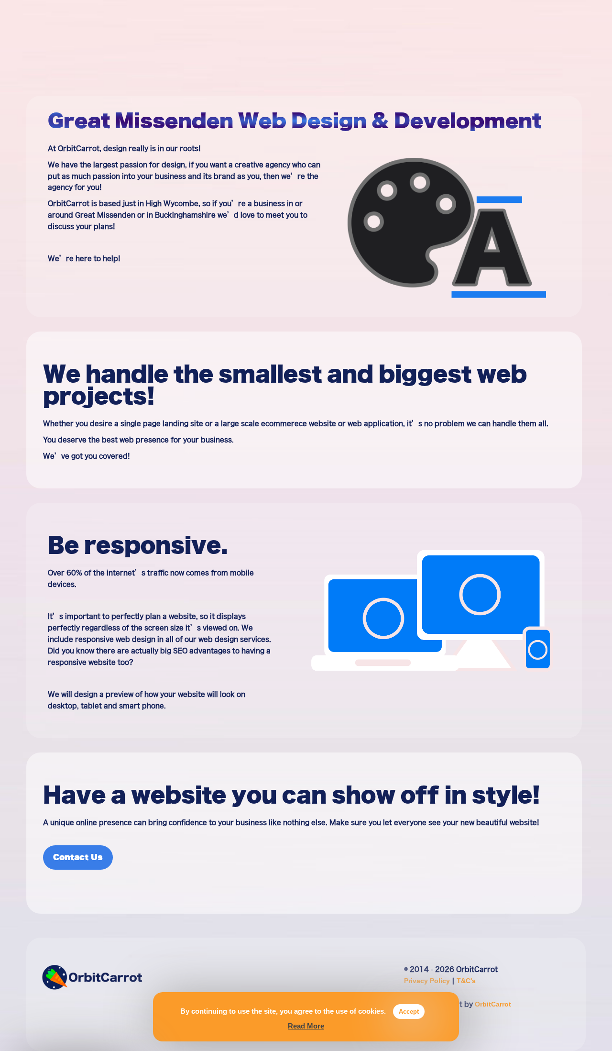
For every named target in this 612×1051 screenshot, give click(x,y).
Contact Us (78, 857)
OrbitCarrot (493, 1004)
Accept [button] (409, 1011)
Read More (306, 1025)
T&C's (466, 980)
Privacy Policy (428, 980)
